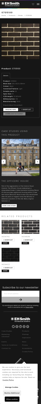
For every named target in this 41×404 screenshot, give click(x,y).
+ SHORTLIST (26, 109)
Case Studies (7, 331)
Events (4, 342)
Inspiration (26, 338)
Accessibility (27, 348)
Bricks (20, 15)
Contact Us (6, 348)
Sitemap (25, 334)
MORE (5, 243)
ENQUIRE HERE (10, 109)
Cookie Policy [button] (8, 380)
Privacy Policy (29, 307)
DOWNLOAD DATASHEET (14, 114)
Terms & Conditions (9, 345)
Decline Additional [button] (12, 393)
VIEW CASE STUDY (9, 206)
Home (4, 15)
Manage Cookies (11, 387)
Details (5, 75)
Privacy (25, 345)
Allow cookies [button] (12, 399)
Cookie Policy (27, 352)
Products (12, 15)
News (24, 342)
